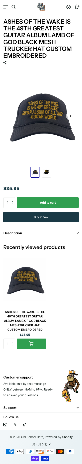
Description (12, 233)
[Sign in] (68, 7)
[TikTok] (24, 424)
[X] (15, 424)
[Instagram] (5, 424)
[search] (14, 7)
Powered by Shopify (59, 437)
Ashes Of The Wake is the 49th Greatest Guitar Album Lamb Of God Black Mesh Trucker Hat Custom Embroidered (25, 320)
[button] (13, 199)
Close (41, 407)
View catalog (5, 7)
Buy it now (41, 217)
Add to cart (48, 202)
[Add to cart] (31, 344)
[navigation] (35, 172)
